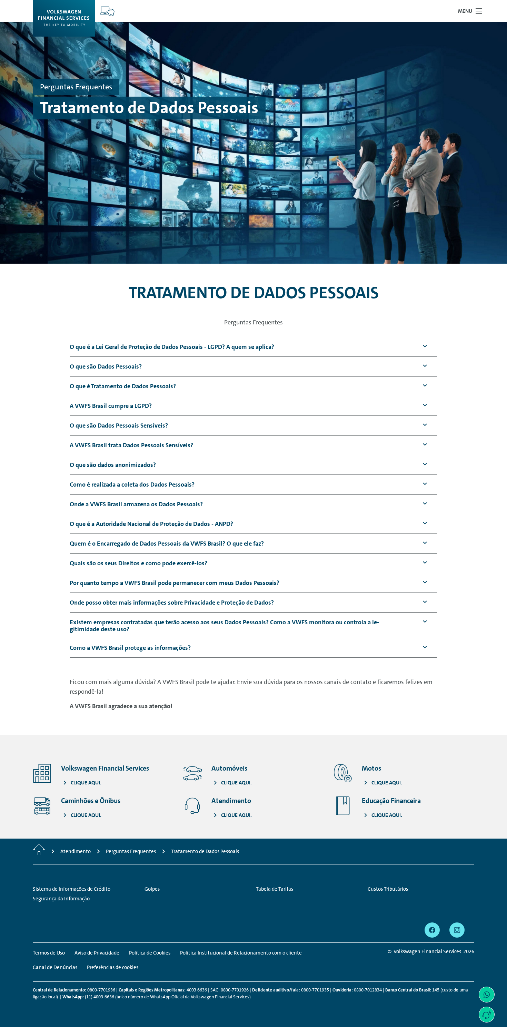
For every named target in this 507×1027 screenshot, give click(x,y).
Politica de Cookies (149, 952)
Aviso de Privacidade (96, 952)
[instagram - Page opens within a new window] (457, 930)
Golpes (152, 889)
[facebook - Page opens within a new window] (432, 930)
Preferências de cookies (112, 967)
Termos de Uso (49, 952)
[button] (172, 347)
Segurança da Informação (61, 898)
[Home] (39, 851)
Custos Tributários (388, 889)
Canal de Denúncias (55, 967)
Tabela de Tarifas (274, 889)
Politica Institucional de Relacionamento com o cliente (241, 952)
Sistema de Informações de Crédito (71, 889)
